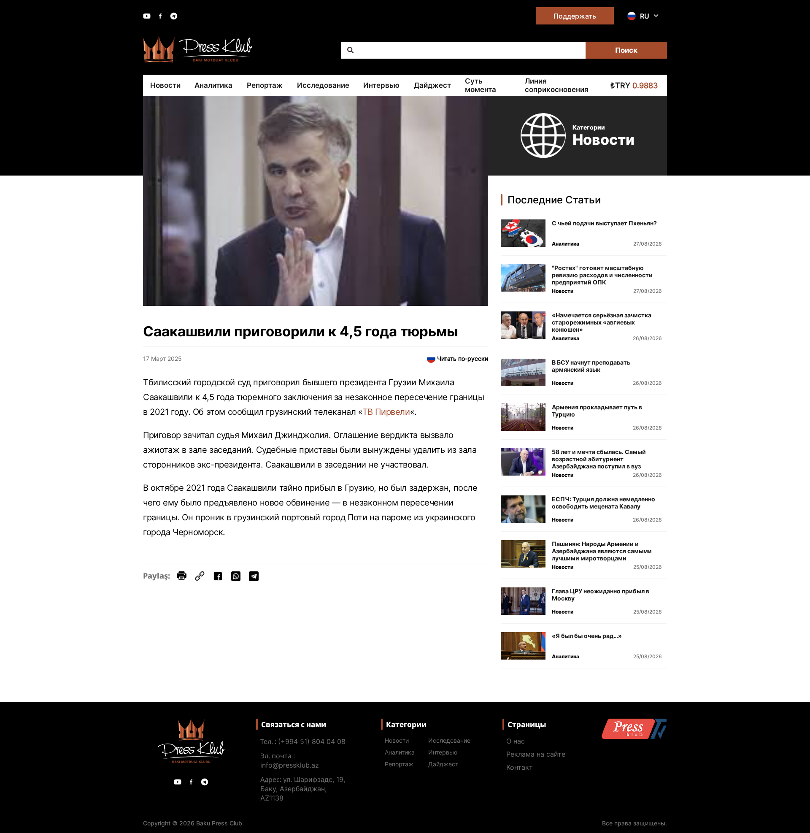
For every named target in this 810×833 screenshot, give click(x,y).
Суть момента (480, 85)
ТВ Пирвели (386, 412)
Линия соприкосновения (557, 85)
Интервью (381, 85)
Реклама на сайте (535, 754)
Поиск (626, 50)
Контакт (519, 767)
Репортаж (265, 85)
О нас (515, 741)
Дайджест (432, 85)
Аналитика (213, 85)
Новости (165, 85)
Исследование (323, 85)
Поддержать (575, 16)
